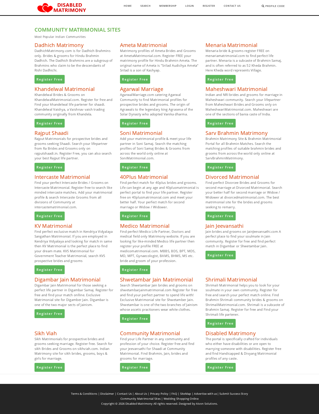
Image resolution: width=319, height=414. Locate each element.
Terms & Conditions (84, 394)
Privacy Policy (159, 394)
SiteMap (185, 394)
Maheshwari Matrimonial (236, 88)
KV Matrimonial (53, 225)
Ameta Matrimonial (143, 45)
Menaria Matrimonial (231, 45)
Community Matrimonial (150, 333)
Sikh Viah (46, 333)
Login (189, 5)
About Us (141, 394)
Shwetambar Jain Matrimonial (156, 279)
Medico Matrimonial (145, 225)
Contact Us (232, 5)
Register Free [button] (49, 79)
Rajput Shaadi (51, 132)
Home (128, 5)
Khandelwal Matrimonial (65, 88)
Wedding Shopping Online (181, 399)
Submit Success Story (233, 394)
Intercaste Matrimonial (62, 176)
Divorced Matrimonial (232, 176)
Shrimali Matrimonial (231, 279)
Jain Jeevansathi (224, 225)
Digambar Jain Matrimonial (68, 279)
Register (209, 5)
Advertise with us (205, 394)
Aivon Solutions (206, 404)
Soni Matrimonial (141, 132)
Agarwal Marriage (141, 88)
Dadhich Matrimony (59, 45)
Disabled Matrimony (231, 333)
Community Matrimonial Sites (140, 399)
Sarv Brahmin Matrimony (237, 132)
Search (145, 5)
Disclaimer (107, 394)
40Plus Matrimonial (144, 176)
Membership (168, 5)
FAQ (174, 394)
